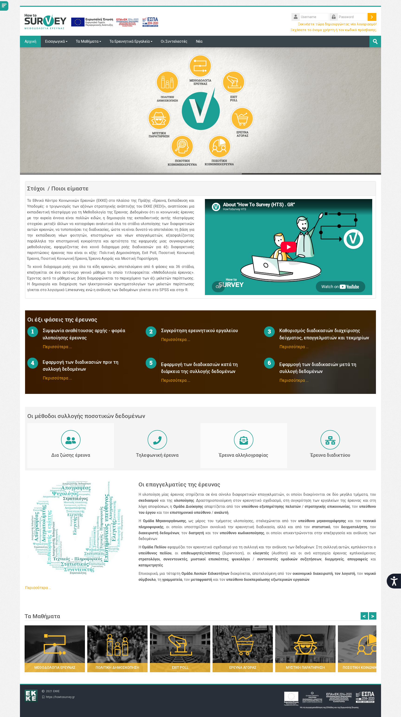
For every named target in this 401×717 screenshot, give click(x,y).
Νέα (199, 41)
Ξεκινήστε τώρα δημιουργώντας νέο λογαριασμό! (337, 24)
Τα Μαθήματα (87, 41)
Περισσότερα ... (57, 346)
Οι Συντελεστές (174, 41)
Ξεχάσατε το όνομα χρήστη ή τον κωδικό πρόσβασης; (333, 30)
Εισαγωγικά (55, 41)
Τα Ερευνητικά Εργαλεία (130, 41)
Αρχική (30, 41)
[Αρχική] (91, 21)
